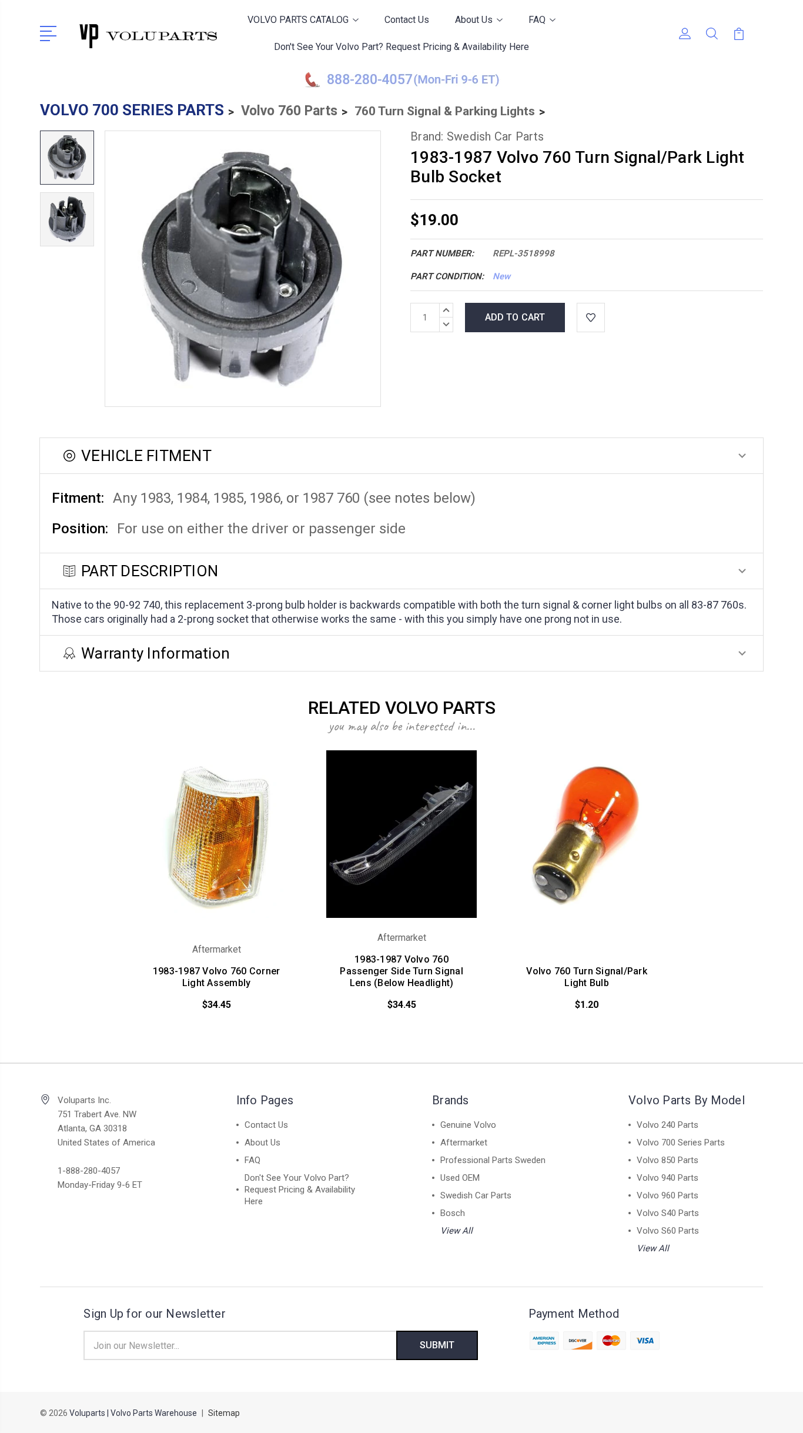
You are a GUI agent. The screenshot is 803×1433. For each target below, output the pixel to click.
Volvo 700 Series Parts (681, 1142)
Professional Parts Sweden (493, 1160)
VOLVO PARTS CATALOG (298, 19)
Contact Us (406, 19)
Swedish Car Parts (475, 1195)
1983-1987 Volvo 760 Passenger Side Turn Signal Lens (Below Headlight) (401, 971)
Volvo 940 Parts (667, 1178)
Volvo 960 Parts (667, 1195)
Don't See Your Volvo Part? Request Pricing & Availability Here (401, 46)
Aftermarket (463, 1142)
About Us (474, 19)
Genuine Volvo (468, 1125)
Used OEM (460, 1178)
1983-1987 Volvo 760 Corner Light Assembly (216, 977)
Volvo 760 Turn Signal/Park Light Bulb (586, 977)
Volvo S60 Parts (668, 1230)
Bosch (452, 1213)
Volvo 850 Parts (667, 1160)
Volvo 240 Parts (667, 1125)
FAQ (537, 19)
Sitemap (224, 1413)
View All (456, 1230)
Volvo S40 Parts (668, 1213)
